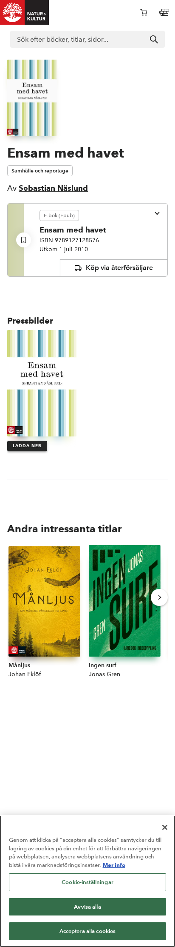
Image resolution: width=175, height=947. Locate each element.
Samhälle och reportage (39, 170)
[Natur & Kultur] (24, 12)
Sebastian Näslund (53, 188)
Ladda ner (27, 445)
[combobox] (87, 39)
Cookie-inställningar (87, 882)
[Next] (159, 597)
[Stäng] (164, 827)
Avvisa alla (87, 907)
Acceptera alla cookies (87, 931)
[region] (87, 881)
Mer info (114, 864)
